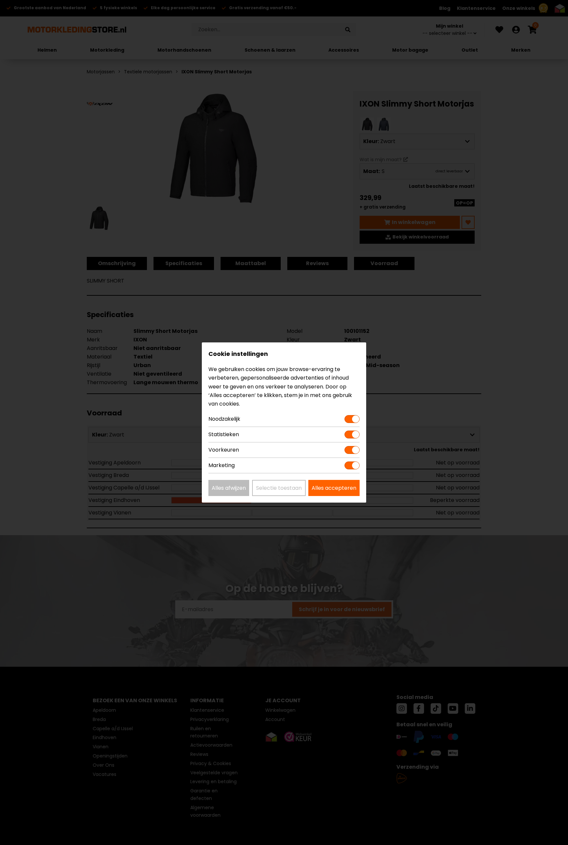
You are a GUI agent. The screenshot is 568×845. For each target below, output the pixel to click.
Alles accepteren (334, 488)
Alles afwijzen (229, 488)
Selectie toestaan (279, 488)
